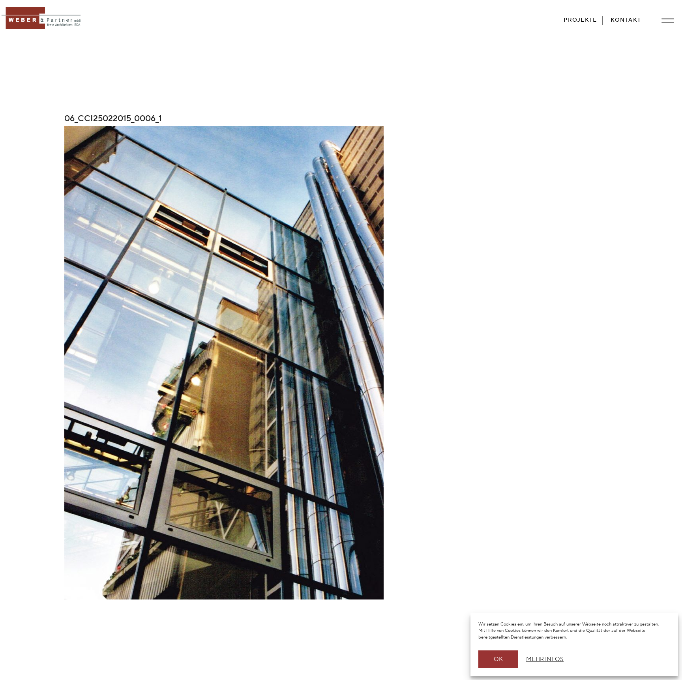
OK (498, 659)
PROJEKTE (580, 20)
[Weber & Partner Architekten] (42, 18)
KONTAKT (626, 20)
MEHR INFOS (543, 659)
